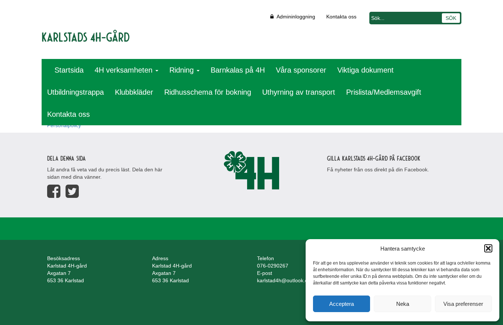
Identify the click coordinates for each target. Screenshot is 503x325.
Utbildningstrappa (75, 92)
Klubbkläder (134, 92)
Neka (402, 304)
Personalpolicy (64, 125)
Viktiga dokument (365, 70)
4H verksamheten (125, 70)
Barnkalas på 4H (238, 70)
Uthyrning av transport (298, 92)
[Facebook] (53, 191)
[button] (488, 248)
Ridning (182, 70)
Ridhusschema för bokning (207, 92)
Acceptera (341, 304)
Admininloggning (294, 17)
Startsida (69, 70)
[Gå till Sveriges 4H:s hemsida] (251, 170)
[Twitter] (72, 191)
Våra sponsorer (301, 70)
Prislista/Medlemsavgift (383, 92)
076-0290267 (272, 266)
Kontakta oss (341, 17)
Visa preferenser (463, 304)
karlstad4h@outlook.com (286, 280)
